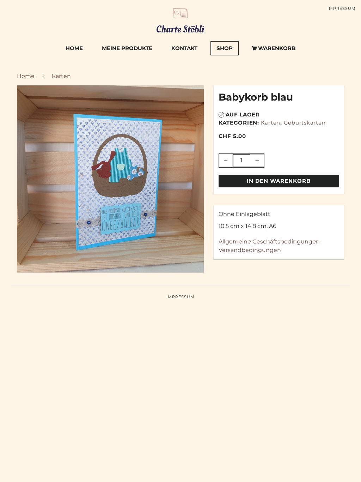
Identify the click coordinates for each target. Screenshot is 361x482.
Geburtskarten (305, 122)
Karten (271, 122)
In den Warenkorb (279, 180)
